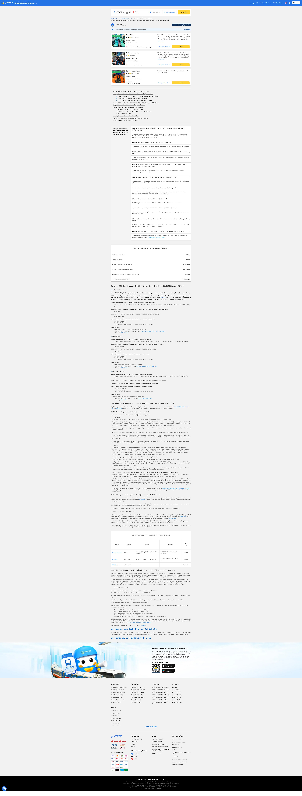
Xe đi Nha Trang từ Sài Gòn (118, 692)
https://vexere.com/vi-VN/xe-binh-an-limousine (153, 331)
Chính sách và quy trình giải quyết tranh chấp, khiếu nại (160, 749)
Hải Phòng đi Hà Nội (116, 725)
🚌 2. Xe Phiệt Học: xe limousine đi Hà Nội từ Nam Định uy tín (131, 98)
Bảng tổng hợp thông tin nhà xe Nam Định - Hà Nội (126, 116)
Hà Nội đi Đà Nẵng (177, 694)
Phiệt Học (114, 559)
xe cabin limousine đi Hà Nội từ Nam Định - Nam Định (176, 488)
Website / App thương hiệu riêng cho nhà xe (181, 753)
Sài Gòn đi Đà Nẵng (177, 702)
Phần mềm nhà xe (176, 744)
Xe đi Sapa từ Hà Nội (116, 697)
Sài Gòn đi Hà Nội (176, 697)
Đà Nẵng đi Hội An (176, 692)
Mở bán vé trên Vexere (265, 3)
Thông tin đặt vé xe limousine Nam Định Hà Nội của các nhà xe (129, 105)
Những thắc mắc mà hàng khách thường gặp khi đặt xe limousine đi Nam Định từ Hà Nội (135, 102)
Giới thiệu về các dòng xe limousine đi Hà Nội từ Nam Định (128, 107)
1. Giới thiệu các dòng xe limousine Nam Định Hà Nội (129, 109)
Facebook (136, 753)
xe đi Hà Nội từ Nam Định (125, 18)
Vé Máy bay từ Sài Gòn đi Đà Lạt (160, 697)
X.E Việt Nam (115, 565)
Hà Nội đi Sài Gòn (176, 699)
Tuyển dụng (134, 741)
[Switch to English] (286, 3)
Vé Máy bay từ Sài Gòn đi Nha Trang (161, 689)
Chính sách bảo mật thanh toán (160, 746)
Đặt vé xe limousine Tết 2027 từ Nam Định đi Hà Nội (126, 120)
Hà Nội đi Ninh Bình (116, 710)
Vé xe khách (114, 18)
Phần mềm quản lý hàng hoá (179, 762)
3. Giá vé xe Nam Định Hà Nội (123, 113)
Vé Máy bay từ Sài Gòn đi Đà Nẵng (160, 694)
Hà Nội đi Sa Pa (115, 715)
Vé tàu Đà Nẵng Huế (136, 699)
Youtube (136, 759)
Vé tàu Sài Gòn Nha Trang (138, 687)
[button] (161, 129)
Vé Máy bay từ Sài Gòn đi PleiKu (160, 699)
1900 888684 (124, 332)
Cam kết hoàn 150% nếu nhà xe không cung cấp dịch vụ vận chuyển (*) (25, 2)
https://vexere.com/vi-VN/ (145, 398)
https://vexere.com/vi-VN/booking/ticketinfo (139, 622)
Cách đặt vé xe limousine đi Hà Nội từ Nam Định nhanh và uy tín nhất (130, 118)
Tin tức (133, 744)
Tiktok (135, 756)
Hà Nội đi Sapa (176, 689)
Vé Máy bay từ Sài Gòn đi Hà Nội (160, 692)
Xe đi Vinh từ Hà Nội (116, 702)
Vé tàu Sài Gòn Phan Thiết (138, 689)
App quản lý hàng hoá (177, 764)
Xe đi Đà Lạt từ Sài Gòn (117, 694)
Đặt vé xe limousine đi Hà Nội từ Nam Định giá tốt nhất (131, 91)
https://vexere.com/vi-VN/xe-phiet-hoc (146, 366)
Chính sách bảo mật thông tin (159, 744)
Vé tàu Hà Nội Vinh (136, 702)
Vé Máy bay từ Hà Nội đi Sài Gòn (160, 687)
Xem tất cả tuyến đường (151, 726)
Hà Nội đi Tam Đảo (116, 718)
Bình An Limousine (117, 552)
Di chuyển (175, 684)
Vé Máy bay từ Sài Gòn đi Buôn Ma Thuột (160, 703)
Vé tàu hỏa (134, 684)
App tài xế (174, 749)
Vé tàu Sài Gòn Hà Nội (137, 694)
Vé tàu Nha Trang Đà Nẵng (138, 697)
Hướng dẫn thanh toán (157, 739)
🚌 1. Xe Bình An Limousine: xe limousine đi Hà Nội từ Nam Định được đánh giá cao (137, 96)
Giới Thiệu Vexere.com (137, 739)
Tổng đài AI (175, 756)
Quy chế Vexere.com (157, 741)
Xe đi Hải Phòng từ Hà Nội (117, 699)
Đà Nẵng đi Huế (115, 723)
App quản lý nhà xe (177, 747)
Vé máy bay (155, 684)
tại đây (143, 625)
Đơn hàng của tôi (253, 3)
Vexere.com (119, 408)
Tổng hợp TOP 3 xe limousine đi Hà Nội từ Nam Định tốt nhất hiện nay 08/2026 (133, 94)
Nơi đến (136, 11)
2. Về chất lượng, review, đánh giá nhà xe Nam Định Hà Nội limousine (133, 111)
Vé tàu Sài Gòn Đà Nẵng (137, 692)
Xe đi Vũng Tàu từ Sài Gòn (117, 689)
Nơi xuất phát (119, 11)
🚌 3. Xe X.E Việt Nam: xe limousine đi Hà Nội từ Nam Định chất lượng (134, 100)
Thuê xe (114, 708)
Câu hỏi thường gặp (157, 753)
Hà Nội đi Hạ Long (115, 713)
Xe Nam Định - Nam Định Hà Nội (157, 237)
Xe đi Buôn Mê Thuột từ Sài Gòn (119, 687)
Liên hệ (133, 746)
